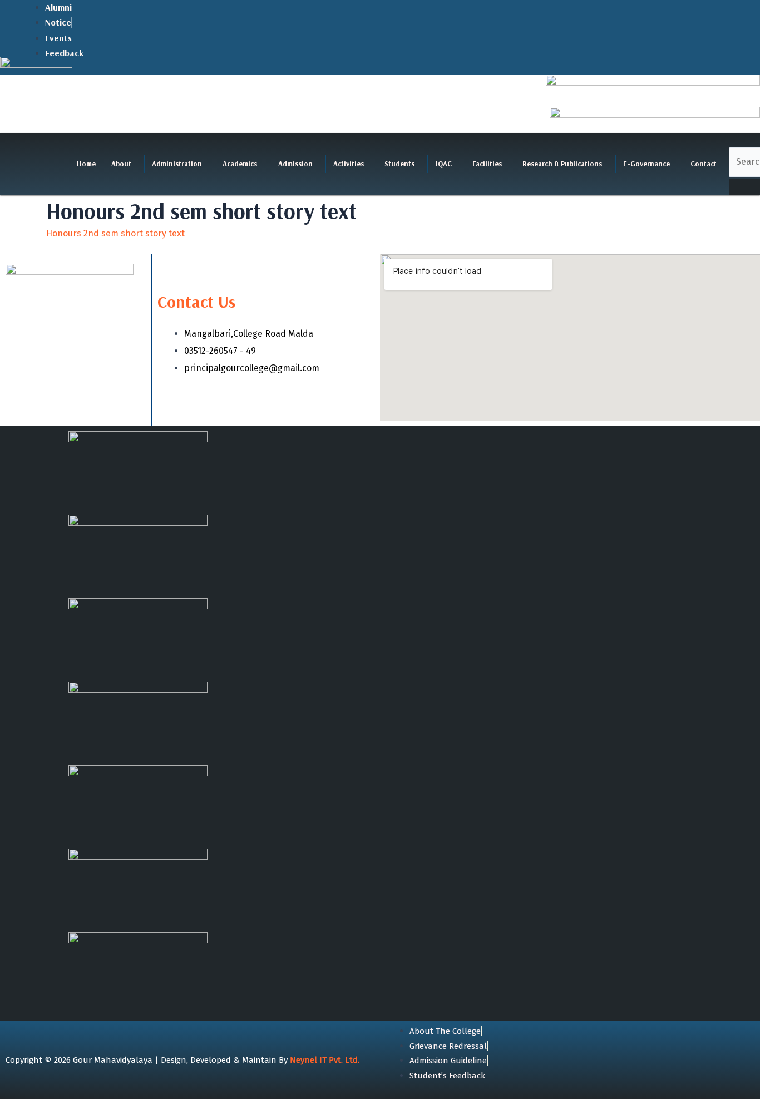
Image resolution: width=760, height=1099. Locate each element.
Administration (177, 163)
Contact (703, 163)
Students (399, 163)
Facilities (487, 163)
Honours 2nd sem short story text (115, 233)
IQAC (444, 163)
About (121, 163)
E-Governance (646, 163)
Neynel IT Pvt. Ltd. (324, 1060)
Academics (240, 163)
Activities (348, 163)
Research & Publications (562, 163)
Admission (295, 163)
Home (86, 163)
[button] (123, 164)
